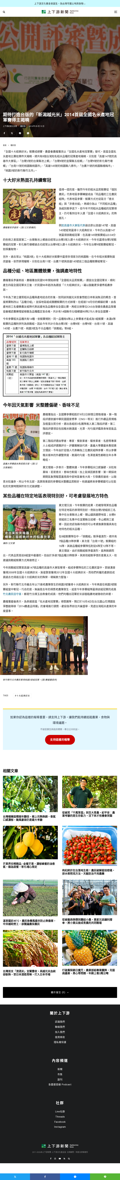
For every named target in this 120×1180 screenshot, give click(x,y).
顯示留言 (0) (58, 992)
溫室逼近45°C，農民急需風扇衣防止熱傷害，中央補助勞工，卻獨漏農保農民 (29, 922)
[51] (37, 395)
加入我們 (60, 1032)
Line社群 (60, 1111)
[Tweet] (12, 133)
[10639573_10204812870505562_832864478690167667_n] (44, 674)
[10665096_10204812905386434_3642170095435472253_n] (21, 415)
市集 (60, 1074)
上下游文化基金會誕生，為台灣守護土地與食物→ (60, 3)
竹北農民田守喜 (12, 594)
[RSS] (64, 1158)
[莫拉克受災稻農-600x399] (29, 506)
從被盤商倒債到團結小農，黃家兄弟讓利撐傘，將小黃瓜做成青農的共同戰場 (87, 921)
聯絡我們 (60, 1027)
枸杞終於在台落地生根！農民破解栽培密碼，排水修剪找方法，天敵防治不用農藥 (88, 872)
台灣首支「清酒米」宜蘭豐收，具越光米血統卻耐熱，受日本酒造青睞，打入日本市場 (29, 973)
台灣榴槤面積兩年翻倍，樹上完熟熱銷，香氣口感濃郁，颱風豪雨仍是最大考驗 (29, 818)
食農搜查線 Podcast (60, 1084)
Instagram (60, 1126)
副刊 (60, 1079)
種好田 (22, 126)
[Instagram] (55, 1158)
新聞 (60, 1069)
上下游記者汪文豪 (10, 126)
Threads (60, 1116)
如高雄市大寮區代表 (73, 225)
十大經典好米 (23, 696)
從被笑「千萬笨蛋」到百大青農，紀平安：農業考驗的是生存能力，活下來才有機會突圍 (88, 814)
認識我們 (60, 1021)
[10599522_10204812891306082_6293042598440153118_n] (29, 190)
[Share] (4, 133)
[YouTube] (59, 1158)
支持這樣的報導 (60, 739)
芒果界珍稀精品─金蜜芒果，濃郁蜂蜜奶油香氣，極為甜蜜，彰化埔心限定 (29, 865)
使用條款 (60, 1037)
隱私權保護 (60, 1042)
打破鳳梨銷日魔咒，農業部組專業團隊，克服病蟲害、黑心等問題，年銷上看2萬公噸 (88, 972)
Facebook (60, 1121)
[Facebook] (51, 1158)
